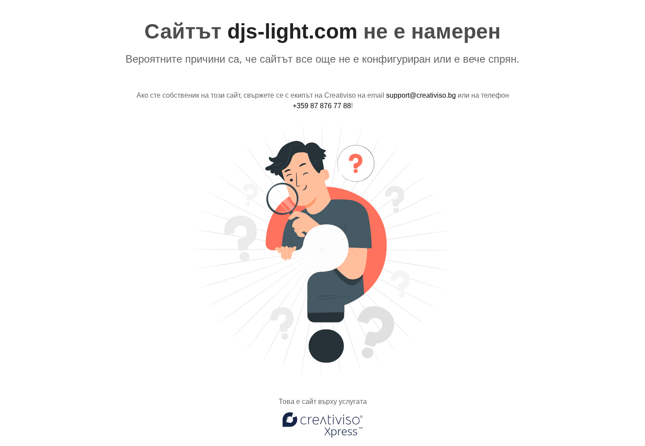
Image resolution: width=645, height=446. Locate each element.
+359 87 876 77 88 (322, 106)
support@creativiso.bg (421, 95)
